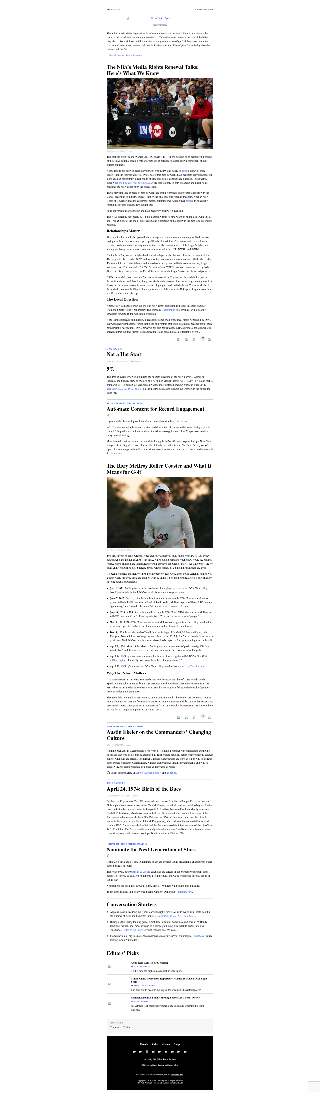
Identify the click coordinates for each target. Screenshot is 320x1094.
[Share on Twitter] (186, 340)
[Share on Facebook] (179, 340)
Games (166, 1044)
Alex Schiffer (142, 966)
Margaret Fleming (145, 985)
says (201, 632)
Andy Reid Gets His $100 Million (149, 962)
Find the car (198, 935)
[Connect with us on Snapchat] (185, 1052)
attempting (169, 309)
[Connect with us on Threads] (179, 1052)
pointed (190, 200)
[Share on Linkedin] (194, 340)
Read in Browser (204, 9)
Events (144, 1044)
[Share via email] (209, 340)
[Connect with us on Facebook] (134, 1052)
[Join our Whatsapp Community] (160, 1052)
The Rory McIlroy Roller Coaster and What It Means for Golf (159, 469)
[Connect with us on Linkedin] (147, 1052)
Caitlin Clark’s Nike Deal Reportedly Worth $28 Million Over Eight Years (169, 979)
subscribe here (177, 1074)
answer (184, 421)
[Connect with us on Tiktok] (166, 1052)
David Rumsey (142, 1001)
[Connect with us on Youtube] (172, 1052)
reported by (134, 182)
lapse (184, 170)
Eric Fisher (157, 1059)
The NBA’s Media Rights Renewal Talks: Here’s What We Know (153, 70)
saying (122, 660)
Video (155, 1044)
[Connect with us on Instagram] (153, 1052)
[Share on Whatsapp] (202, 340)
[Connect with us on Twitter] (141, 1052)
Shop (177, 1044)
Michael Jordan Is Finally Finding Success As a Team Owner (165, 997)
